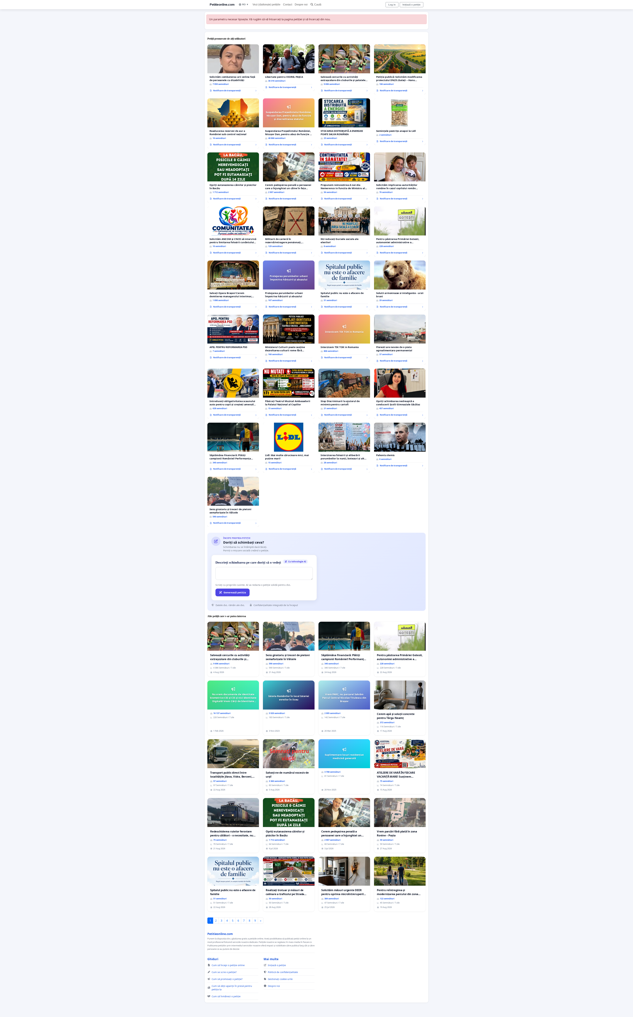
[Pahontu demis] (400, 446)
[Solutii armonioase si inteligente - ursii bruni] (400, 286)
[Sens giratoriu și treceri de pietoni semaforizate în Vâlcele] (233, 502)
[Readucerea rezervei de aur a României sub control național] (233, 123)
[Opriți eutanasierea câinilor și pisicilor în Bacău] (233, 177)
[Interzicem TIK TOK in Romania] (344, 338)
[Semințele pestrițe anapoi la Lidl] (400, 121)
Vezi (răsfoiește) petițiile (266, 4)
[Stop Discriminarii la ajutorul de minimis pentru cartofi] (344, 394)
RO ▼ (245, 4)
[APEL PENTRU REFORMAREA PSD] (233, 338)
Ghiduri (212, 959)
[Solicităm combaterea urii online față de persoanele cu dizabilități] (233, 69)
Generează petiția (235, 592)
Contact (287, 4)
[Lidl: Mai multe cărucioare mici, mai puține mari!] (289, 448)
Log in (392, 4)
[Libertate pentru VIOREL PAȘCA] (289, 67)
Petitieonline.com (222, 4)
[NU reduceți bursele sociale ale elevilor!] (344, 231)
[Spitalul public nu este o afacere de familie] (344, 286)
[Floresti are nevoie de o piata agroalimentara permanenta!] (400, 340)
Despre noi (301, 4)
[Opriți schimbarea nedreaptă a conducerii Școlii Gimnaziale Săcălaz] (400, 394)
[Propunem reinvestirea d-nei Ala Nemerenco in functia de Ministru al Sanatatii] (344, 177)
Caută (317, 4)
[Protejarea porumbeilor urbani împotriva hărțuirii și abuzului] (289, 286)
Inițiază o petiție (412, 4)
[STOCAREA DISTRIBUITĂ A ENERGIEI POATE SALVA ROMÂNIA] (344, 123)
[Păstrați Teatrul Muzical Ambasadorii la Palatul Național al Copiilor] (289, 394)
